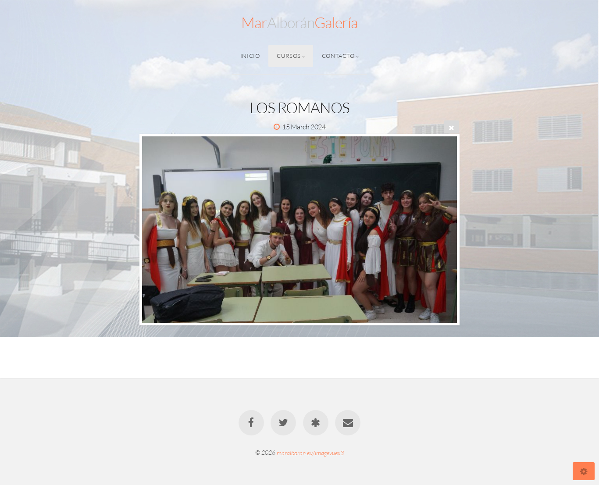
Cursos (289, 55)
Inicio (250, 55)
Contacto (338, 55)
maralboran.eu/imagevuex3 (310, 452)
